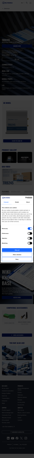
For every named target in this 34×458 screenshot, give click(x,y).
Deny (17, 259)
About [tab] (28, 202)
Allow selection (17, 254)
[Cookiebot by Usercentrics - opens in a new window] (25, 198)
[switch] (30, 233)
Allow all (17, 250)
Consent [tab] (6, 202)
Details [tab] (17, 202)
